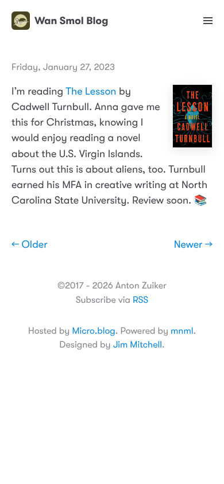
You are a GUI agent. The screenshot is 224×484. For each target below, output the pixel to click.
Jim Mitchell (137, 344)
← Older (29, 245)
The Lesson (91, 91)
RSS (140, 300)
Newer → (193, 245)
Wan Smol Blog (71, 20)
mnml (182, 331)
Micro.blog (93, 331)
